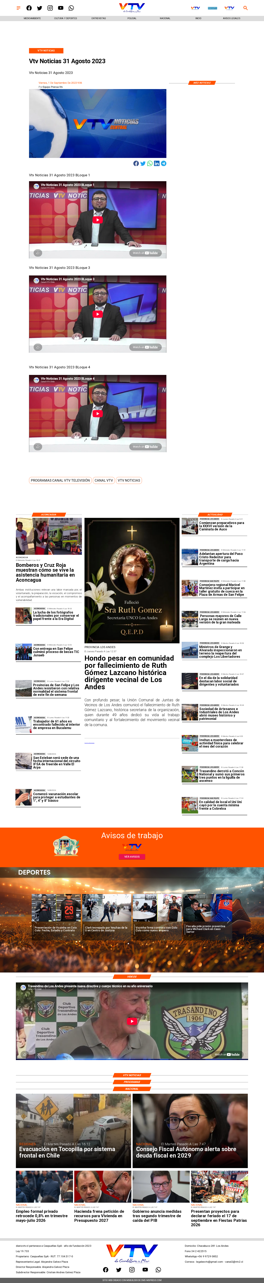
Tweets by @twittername (89, 742)
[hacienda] (102, 1202)
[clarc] (157, 921)
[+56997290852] (71, 9)
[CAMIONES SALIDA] (190, 557)
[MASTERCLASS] (190, 743)
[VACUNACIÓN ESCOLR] (23, 797)
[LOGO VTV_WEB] (132, 12)
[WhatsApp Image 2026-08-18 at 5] (23, 652)
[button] (60, 480)
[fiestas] (219, 1202)
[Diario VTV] (18, 9)
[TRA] (190, 774)
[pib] (161, 1202)
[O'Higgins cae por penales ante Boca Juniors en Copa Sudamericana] (207, 921)
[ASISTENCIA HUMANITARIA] (49, 554)
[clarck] (56, 921)
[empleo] (44, 1202)
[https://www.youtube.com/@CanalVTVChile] (60, 9)
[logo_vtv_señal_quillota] (195, 8)
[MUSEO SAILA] (190, 712)
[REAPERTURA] (190, 650)
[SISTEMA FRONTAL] (23, 688)
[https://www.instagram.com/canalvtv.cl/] (50, 9)
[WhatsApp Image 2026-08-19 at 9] (190, 588)
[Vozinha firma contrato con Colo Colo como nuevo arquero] (106, 921)
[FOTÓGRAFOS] (23, 615)
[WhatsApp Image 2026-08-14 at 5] (23, 761)
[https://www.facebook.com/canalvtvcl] (29, 9)
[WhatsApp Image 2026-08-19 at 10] (190, 619)
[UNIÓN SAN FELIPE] (190, 805)
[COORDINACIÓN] (190, 526)
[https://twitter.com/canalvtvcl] (39, 9)
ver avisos (132, 856)
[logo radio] (212, 8)
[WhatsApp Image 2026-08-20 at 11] (132, 642)
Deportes (43, 897)
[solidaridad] (190, 681)
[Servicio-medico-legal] (23, 724)
